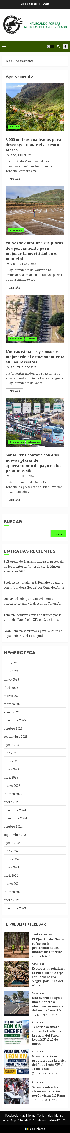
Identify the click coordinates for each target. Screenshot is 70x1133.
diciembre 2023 (15, 908)
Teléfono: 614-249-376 (51, 1120)
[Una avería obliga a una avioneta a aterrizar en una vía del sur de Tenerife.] (16, 1003)
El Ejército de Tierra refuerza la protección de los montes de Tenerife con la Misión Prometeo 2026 (34, 566)
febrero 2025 (13, 794)
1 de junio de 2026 (46, 1073)
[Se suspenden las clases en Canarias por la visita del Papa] (16, 1091)
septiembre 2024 (16, 835)
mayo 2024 (11, 867)
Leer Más (14, 179)
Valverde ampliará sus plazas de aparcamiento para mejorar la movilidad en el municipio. (34, 250)
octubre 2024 (13, 826)
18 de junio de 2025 (21, 155)
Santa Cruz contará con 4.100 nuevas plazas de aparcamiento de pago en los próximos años (33, 462)
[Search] (58, 46)
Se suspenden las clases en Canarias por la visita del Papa (48, 1091)
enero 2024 (12, 900)
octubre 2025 (13, 728)
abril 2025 (11, 777)
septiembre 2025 (16, 736)
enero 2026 (12, 712)
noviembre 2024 (15, 818)
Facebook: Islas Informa (20, 1115)
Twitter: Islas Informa (50, 1115)
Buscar (13, 521)
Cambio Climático (42, 934)
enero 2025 (12, 802)
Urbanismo (16, 230)
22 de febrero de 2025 (23, 264)
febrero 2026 (13, 704)
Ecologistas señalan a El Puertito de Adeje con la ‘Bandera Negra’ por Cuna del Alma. (48, 976)
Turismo (14, 126)
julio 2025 (11, 753)
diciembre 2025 (15, 720)
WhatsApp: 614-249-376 (18, 1120)
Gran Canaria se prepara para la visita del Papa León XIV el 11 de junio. (33, 633)
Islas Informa (37, 1129)
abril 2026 (11, 688)
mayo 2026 (11, 679)
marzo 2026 (12, 696)
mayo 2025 (11, 769)
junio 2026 (11, 671)
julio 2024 (11, 851)
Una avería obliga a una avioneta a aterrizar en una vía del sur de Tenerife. (47, 1004)
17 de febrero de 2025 (23, 367)
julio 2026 (11, 663)
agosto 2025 (12, 745)
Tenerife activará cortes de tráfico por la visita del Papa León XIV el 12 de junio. (48, 1035)
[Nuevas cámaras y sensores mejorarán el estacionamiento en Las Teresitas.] (35, 319)
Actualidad (16, 338)
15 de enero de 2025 (22, 476)
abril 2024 (11, 875)
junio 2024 (11, 859)
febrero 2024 (13, 892)
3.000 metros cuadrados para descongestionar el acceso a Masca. (33, 145)
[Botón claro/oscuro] (50, 46)
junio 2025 (11, 761)
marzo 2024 (12, 884)
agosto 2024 (12, 843)
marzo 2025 (12, 786)
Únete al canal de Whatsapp (65, 46)
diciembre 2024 (15, 810)
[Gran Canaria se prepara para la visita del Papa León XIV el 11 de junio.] (16, 1062)
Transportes (17, 442)
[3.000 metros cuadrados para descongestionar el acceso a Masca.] (35, 107)
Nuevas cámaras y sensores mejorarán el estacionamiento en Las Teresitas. (35, 357)
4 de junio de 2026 (46, 1015)
